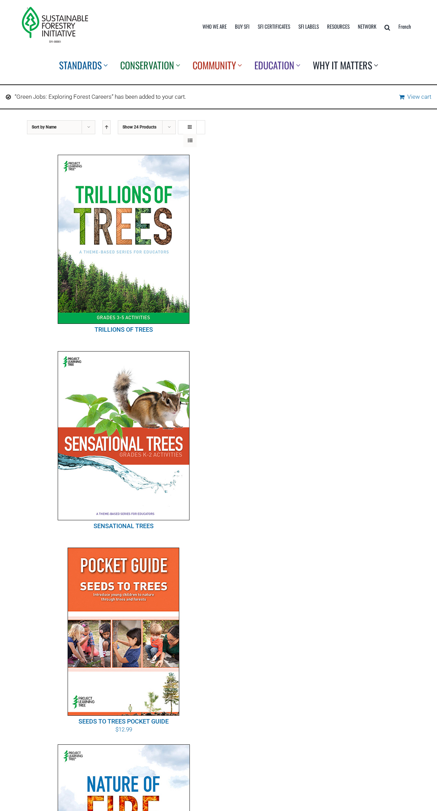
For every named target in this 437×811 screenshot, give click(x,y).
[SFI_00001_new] (55, 9)
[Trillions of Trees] (123, 239)
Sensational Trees (124, 526)
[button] (387, 27)
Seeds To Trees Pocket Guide (124, 721)
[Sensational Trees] (123, 435)
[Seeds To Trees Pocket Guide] (123, 632)
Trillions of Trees (124, 329)
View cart (419, 96)
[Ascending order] (106, 127)
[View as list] (190, 140)
